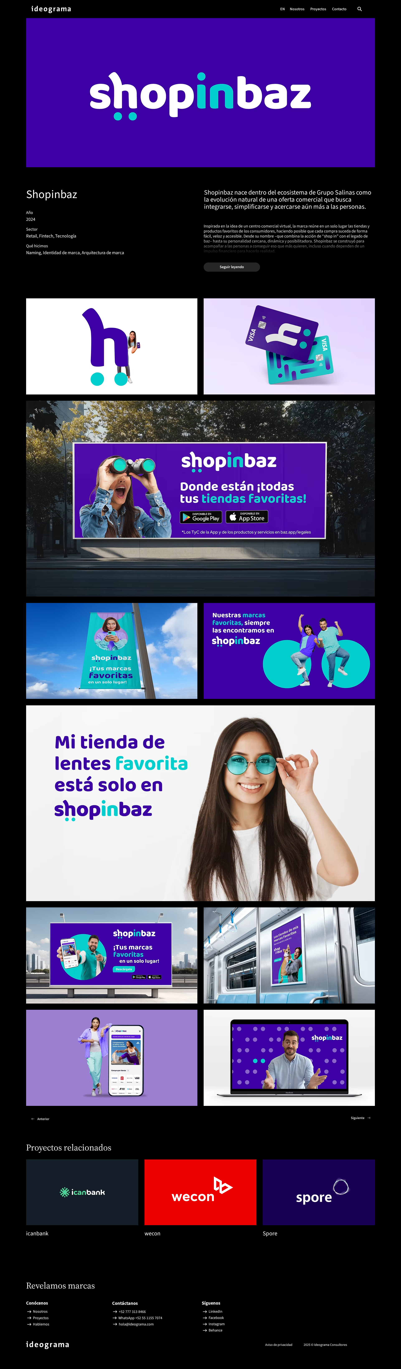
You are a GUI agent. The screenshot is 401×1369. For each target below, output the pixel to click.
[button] (359, 9)
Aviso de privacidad (278, 1345)
